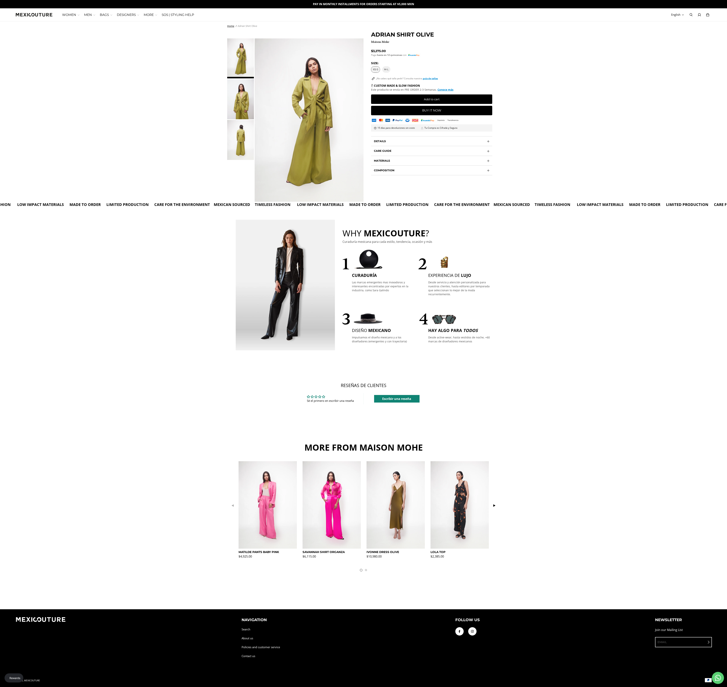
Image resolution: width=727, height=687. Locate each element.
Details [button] (380, 141)
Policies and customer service (261, 647)
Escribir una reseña (396, 399)
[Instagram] (472, 631)
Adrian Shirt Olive (247, 26)
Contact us (248, 656)
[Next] (494, 505)
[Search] (691, 15)
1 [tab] (362, 571)
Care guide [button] (382, 151)
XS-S (375, 69)
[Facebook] (459, 631)
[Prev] (233, 505)
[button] (414, 55)
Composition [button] (384, 170)
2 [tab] (367, 571)
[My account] (699, 15)
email (662, 642)
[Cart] (708, 15)
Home (230, 26)
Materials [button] (382, 160)
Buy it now (431, 110)
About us (247, 638)
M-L (386, 69)
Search (246, 629)
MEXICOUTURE (32, 680)
